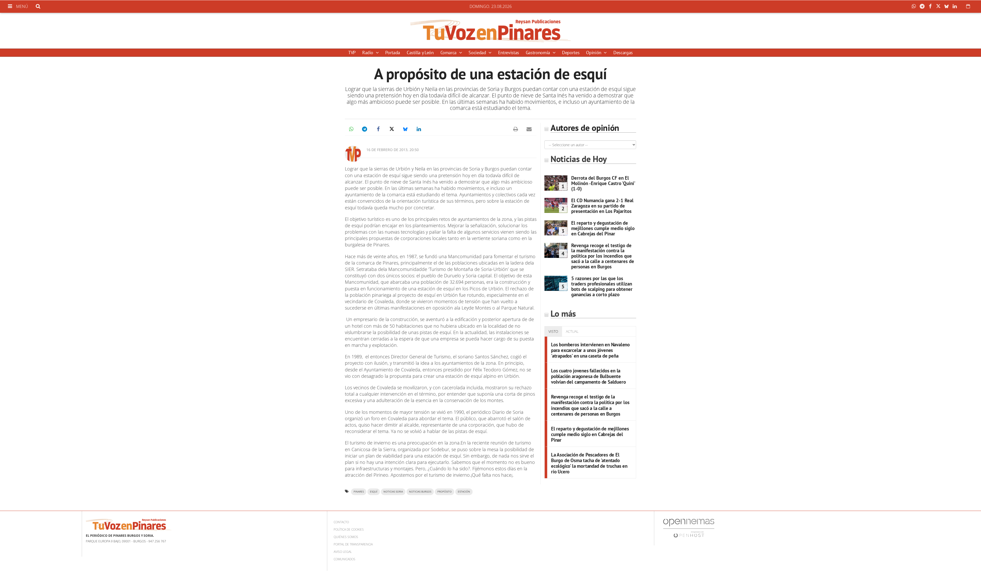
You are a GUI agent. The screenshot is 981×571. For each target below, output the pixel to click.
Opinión (594, 52)
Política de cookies (349, 529)
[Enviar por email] (529, 129)
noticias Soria (393, 491)
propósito (444, 491)
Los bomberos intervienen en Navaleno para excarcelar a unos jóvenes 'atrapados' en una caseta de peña (590, 350)
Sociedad (478, 52)
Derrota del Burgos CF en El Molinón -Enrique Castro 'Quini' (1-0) (603, 183)
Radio (368, 52)
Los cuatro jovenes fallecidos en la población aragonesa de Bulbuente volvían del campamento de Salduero (588, 376)
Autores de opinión (585, 127)
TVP (352, 52)
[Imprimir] (515, 129)
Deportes (570, 52)
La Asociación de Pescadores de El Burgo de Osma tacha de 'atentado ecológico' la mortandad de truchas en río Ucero (589, 463)
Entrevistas (508, 52)
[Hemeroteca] (968, 6)
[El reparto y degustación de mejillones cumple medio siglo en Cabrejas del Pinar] (555, 227)
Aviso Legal (343, 552)
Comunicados (344, 559)
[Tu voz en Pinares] (490, 30)
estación (464, 491)
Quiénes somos (346, 537)
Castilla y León (420, 52)
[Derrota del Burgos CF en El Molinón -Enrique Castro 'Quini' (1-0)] (555, 182)
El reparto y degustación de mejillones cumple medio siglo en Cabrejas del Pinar (603, 228)
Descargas (623, 52)
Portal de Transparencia (353, 544)
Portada (392, 52)
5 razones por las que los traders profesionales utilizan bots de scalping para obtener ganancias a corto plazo (602, 286)
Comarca (449, 52)
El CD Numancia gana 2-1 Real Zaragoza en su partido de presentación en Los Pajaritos (602, 205)
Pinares (359, 491)
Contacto (341, 522)
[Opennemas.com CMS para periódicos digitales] (688, 528)
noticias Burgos (420, 491)
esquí (373, 491)
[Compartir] (915, 6)
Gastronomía (538, 52)
